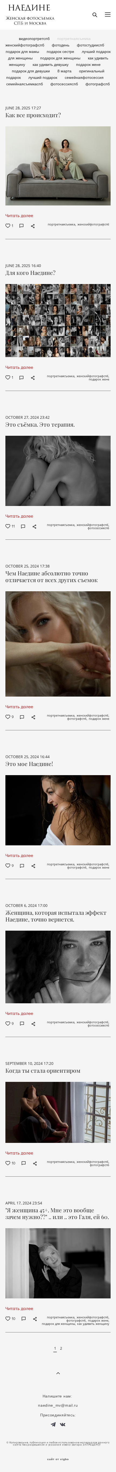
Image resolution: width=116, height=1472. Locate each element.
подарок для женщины (60, 58)
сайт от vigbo (58, 1459)
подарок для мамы (23, 51)
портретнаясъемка (74, 38)
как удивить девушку (51, 64)
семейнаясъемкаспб (25, 84)
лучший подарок (43, 77)
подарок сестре (61, 51)
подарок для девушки (31, 71)
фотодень (61, 45)
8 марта (65, 71)
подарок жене (88, 64)
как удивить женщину (93, 1323)
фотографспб (98, 84)
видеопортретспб (35, 38)
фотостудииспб (90, 45)
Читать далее (19, 215)
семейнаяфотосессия (84, 77)
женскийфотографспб (25, 45)
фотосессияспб (64, 84)
